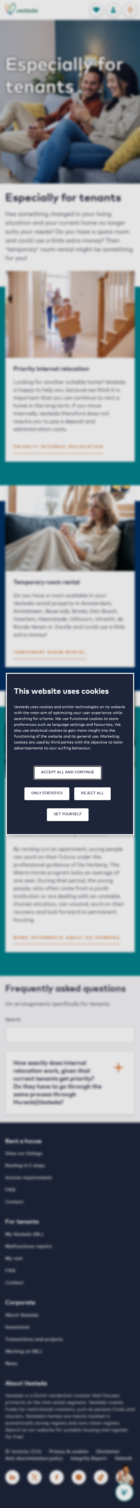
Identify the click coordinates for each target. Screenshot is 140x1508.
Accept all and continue (67, 772)
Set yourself (68, 814)
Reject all (92, 793)
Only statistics (47, 793)
